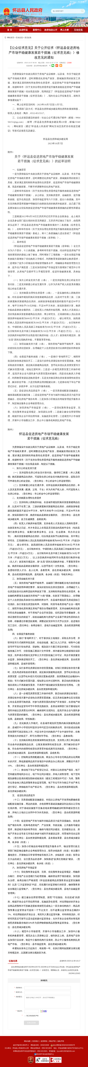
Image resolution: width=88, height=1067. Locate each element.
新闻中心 (37, 30)
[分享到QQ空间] (60, 65)
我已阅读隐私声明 (32, 1016)
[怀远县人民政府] (23, 11)
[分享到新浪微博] (56, 65)
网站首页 (10, 37)
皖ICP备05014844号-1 (21, 1045)
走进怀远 (23, 30)
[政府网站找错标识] (56, 1060)
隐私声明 (61, 1041)
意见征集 (28, 37)
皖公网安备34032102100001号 (64, 1045)
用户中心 (73, 2)
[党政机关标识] (30, 1060)
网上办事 (64, 30)
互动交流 (78, 30)
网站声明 (52, 1041)
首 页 (9, 30)
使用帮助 (44, 1041)
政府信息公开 (50, 30)
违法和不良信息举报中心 (45, 1054)
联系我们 (35, 1041)
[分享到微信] (53, 65)
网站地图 (27, 1041)
